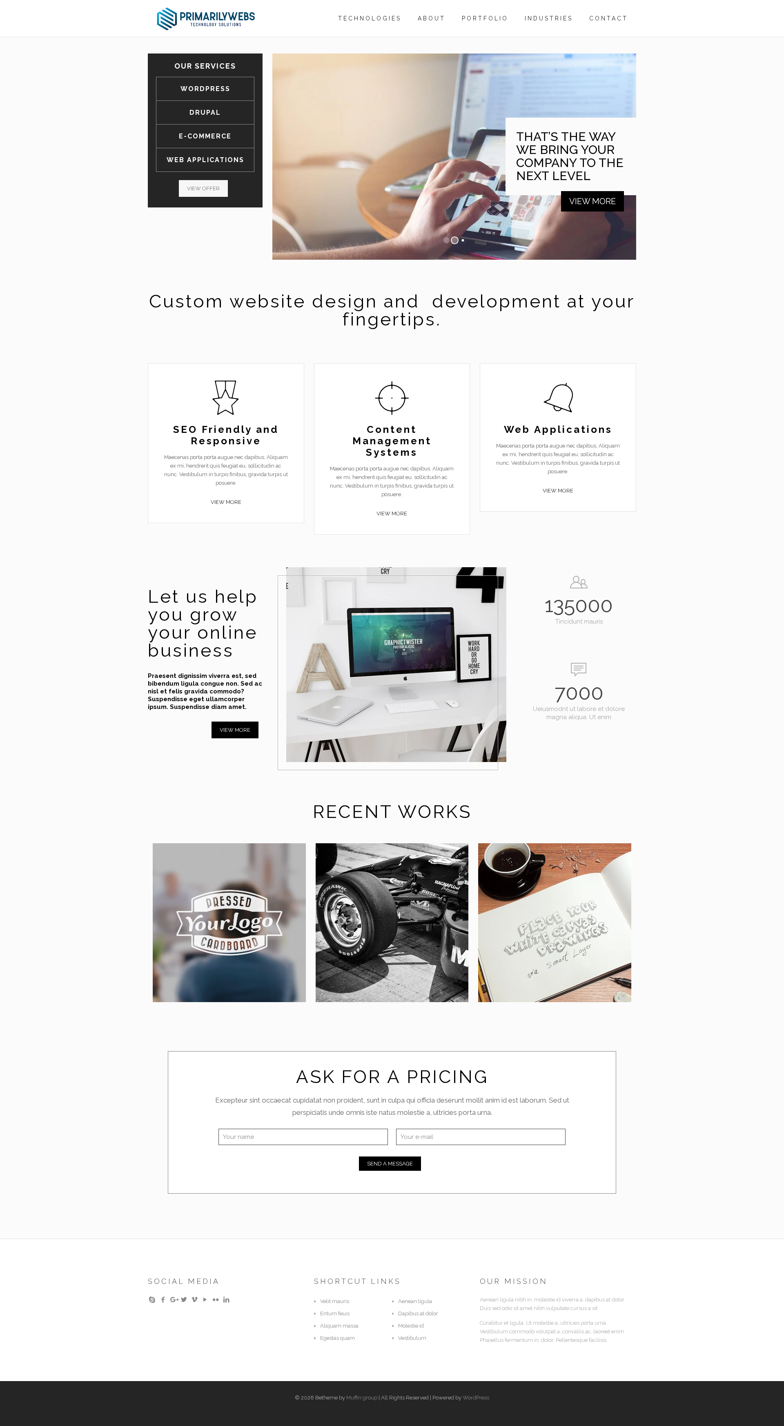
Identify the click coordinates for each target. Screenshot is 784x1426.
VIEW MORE (592, 201)
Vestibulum (412, 1338)
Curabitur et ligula (551, 865)
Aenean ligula (415, 1301)
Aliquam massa (339, 1326)
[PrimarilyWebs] (206, 18)
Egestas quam (337, 1338)
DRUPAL (205, 112)
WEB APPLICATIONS (205, 160)
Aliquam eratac (216, 865)
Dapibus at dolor (418, 1313)
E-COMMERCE (205, 136)
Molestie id (411, 1326)
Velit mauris (334, 1301)
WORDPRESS (205, 89)
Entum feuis (335, 1313)
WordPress (476, 1398)
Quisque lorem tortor (377, 871)
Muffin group (361, 1398)
